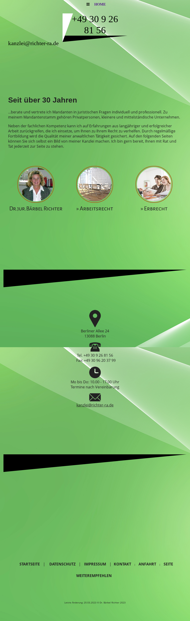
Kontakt (122, 564)
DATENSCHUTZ (62, 564)
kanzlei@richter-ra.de (95, 405)
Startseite (29, 564)
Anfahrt (147, 564)
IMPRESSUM (95, 564)
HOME (100, 4)
